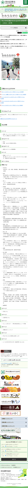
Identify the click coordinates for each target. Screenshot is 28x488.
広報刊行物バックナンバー (8, 426)
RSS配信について (17, 467)
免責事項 (13, 465)
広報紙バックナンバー (7, 418)
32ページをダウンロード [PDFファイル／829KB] (12, 105)
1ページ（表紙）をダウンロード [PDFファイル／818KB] (14, 94)
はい (3, 446)
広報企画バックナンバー (8, 422)
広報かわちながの (13, 10)
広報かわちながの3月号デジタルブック (8, 118)
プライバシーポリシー (5, 465)
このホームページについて (6, 467)
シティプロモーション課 (6, 363)
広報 (8, 10)
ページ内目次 (14, 27)
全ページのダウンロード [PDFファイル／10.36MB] (13, 91)
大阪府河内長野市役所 (9, 9)
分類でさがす (16, 9)
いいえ (16, 446)
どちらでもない (9, 446)
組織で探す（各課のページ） (6, 477)
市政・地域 (22, 9)
